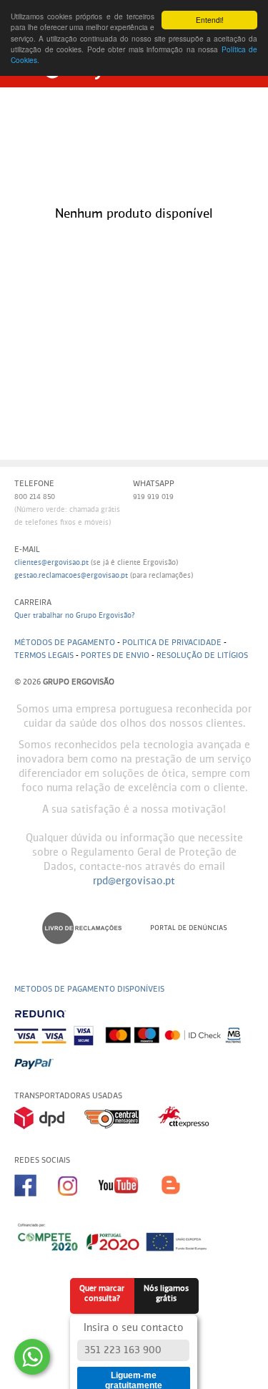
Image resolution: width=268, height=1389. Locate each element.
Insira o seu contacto (134, 1328)
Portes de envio (115, 655)
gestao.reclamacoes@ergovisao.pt (71, 575)
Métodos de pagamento (64, 643)
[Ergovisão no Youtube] (129, 1201)
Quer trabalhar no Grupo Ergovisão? (74, 615)
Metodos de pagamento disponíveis (89, 989)
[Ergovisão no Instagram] (78, 1201)
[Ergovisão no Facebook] (36, 1201)
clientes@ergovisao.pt (51, 562)
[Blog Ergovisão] (176, 1201)
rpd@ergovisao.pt (134, 881)
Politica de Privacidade (172, 643)
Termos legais (44, 655)
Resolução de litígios (202, 655)
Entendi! (210, 19)
